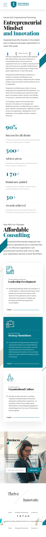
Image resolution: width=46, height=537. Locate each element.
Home (10, 512)
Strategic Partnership (21, 512)
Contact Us (34, 512)
